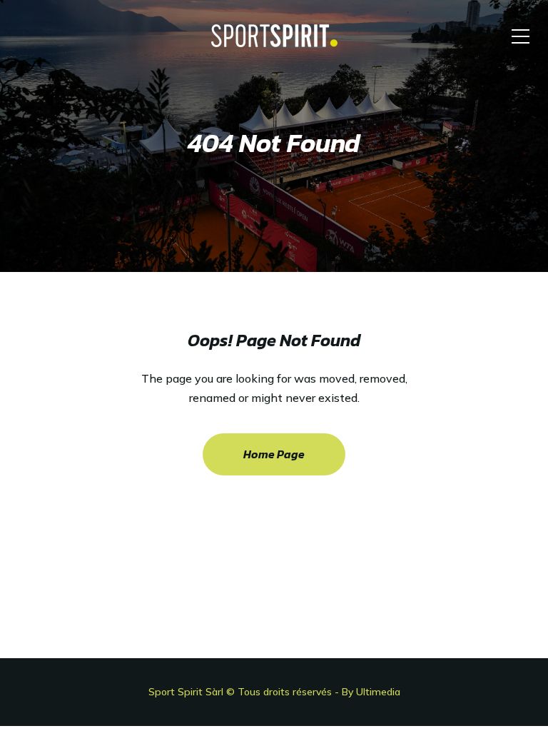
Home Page (274, 454)
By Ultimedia (371, 691)
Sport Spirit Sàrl (185, 691)
